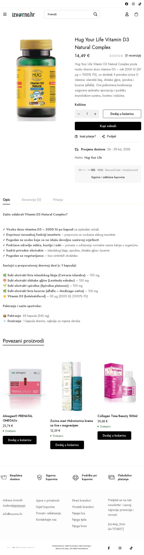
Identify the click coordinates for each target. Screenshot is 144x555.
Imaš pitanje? (88, 136)
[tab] (6, 200)
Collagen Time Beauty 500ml (117, 416)
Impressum (18, 505)
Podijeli (111, 136)
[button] (20, 440)
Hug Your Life (93, 157)
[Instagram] (133, 3)
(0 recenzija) (133, 55)
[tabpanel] (72, 268)
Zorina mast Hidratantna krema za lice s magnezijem (71, 423)
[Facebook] (127, 3)
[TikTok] (140, 3)
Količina (80, 104)
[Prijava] (127, 14)
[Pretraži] (95, 14)
